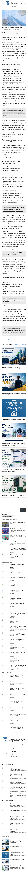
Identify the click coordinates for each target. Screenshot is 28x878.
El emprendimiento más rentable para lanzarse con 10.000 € (18, 523)
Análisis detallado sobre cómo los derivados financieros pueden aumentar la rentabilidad (18, 647)
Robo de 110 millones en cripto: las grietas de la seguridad (17, 659)
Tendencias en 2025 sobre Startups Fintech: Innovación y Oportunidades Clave (18, 550)
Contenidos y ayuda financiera (14, 753)
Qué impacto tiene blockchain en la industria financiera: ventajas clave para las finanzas (17, 654)
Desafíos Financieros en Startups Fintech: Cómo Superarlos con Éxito (17, 529)
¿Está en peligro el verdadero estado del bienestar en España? (17, 695)
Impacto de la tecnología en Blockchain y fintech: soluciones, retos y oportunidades (18, 776)
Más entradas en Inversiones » (20, 344)
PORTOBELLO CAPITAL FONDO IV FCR (14, 419)
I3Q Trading (14, 756)
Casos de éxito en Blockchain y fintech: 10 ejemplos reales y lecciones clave (18, 795)
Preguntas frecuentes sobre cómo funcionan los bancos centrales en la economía (17, 566)
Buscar (23, 509)
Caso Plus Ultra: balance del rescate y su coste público (18, 811)
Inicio (14, 748)
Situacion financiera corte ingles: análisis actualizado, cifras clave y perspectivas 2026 (14, 496)
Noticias (14, 751)
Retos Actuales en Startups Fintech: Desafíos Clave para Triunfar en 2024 (18, 536)
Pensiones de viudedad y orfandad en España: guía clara (18, 702)
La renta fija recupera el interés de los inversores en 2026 (18, 585)
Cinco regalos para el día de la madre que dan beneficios (18, 715)
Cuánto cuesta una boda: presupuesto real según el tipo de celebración (17, 682)
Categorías (4, 514)
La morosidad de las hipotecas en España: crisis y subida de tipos (17, 604)
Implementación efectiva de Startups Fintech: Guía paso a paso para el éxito (18, 542)
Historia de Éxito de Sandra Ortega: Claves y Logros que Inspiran (17, 555)
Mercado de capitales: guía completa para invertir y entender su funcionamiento (13, 368)
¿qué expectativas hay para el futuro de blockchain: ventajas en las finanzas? (18, 633)
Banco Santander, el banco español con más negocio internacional (18, 598)
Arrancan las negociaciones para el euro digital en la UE (17, 591)
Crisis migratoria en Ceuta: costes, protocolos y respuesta (17, 676)
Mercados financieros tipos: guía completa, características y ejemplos (13, 444)
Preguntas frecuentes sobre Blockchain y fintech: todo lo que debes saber (18, 768)
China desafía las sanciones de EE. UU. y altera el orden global (17, 804)
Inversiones (11, 339)
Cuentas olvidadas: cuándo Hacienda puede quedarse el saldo (17, 572)
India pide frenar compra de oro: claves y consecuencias (17, 824)
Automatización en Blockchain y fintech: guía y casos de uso (17, 781)
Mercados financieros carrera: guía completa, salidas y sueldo (14, 394)
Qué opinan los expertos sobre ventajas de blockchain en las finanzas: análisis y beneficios (18, 615)
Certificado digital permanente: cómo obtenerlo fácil (18, 721)
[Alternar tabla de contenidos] (16, 33)
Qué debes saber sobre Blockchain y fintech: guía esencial (17, 620)
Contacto (14, 759)
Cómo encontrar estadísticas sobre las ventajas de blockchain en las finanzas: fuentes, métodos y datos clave (18, 667)
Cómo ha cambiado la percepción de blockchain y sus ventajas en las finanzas (17, 641)
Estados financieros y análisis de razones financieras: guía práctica (13, 470)
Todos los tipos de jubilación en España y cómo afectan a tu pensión (17, 728)
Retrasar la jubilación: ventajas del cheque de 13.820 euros (17, 689)
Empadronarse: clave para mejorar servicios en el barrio (17, 708)
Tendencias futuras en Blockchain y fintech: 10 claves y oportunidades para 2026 (18, 789)
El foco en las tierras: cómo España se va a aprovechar (18, 830)
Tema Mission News (9, 876)
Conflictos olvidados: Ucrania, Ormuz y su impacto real (18, 817)
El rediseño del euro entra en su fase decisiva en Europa (17, 578)
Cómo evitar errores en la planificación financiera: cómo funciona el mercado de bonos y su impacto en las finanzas (18, 628)
